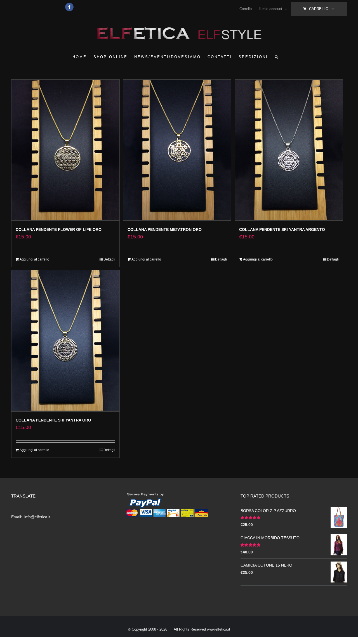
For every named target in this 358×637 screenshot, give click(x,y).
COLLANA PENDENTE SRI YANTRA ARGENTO (282, 229)
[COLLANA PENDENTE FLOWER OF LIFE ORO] (65, 150)
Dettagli (109, 259)
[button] (277, 56)
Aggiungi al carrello (34, 259)
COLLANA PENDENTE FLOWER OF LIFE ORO (59, 229)
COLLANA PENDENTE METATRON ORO (165, 229)
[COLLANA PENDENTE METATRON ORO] (177, 150)
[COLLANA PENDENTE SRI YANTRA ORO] (65, 341)
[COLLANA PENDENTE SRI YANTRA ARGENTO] (289, 150)
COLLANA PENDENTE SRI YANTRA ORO (53, 420)
